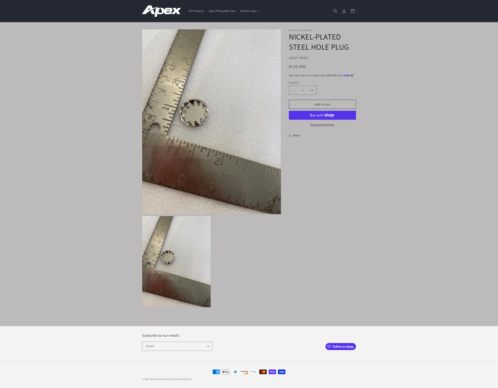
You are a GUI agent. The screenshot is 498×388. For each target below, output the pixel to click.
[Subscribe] (207, 346)
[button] (250, 11)
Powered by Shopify (181, 379)
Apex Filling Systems (160, 379)
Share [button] (296, 135)
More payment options (322, 124)
